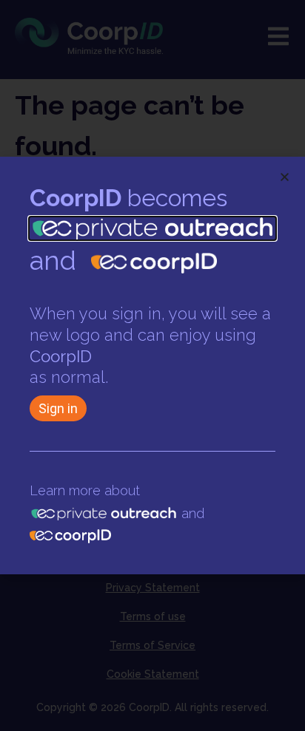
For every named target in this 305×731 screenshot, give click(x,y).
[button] (284, 177)
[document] (152, 365)
